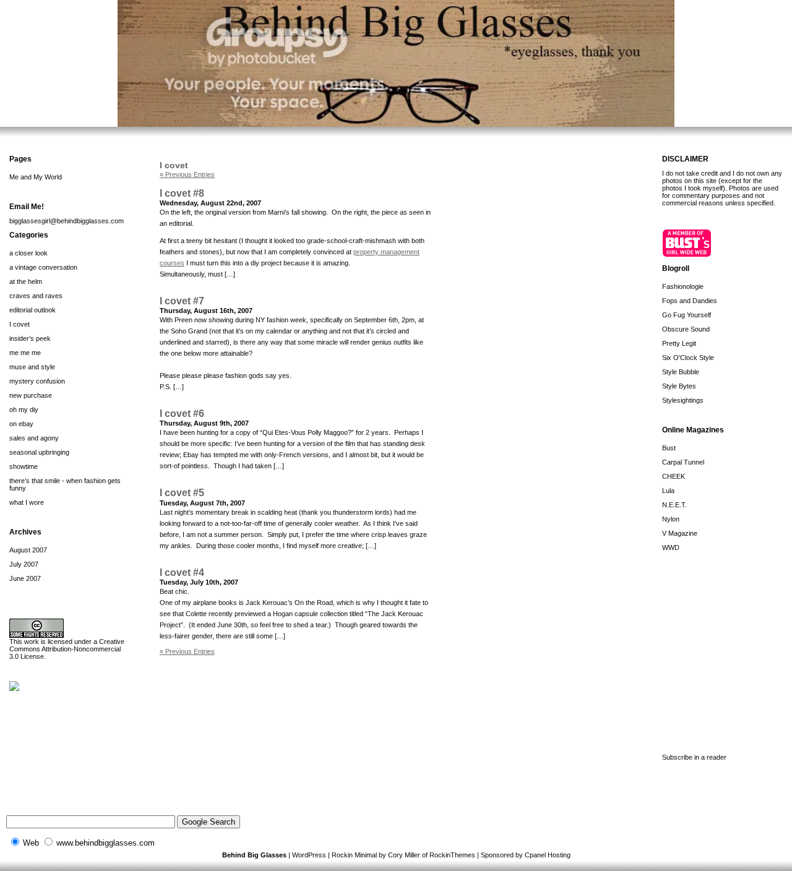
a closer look (28, 253)
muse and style (32, 367)
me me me (25, 352)
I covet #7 (182, 301)
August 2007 (28, 550)
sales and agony (34, 438)
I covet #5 (182, 492)
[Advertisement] (724, 649)
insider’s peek (30, 338)
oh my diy (23, 409)
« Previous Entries (187, 174)
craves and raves (35, 295)
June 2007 (25, 578)
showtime (23, 466)
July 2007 (23, 564)
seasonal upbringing (39, 452)
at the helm (25, 281)
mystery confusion (37, 381)
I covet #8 (182, 193)
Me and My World (35, 177)
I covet (19, 324)
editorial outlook (32, 310)
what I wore (26, 502)
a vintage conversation (43, 267)
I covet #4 (182, 572)
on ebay (21, 423)
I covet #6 (182, 413)
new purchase (30, 395)
